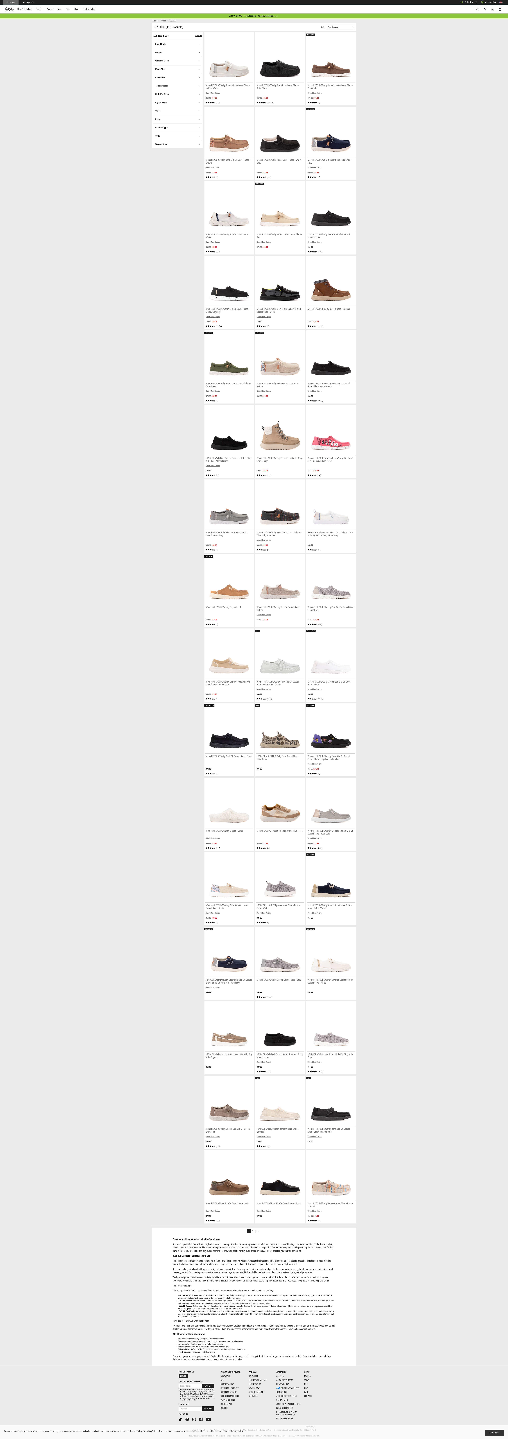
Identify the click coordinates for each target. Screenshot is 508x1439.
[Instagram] (195, 1419)
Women (307, 1380)
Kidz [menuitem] (68, 9)
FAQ (222, 1380)
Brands (307, 1376)
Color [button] (157, 111)
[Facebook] (201, 1419)
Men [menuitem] (60, 9)
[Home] (9, 9)
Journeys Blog (255, 1384)
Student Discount (256, 1392)
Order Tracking (471, 2)
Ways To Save (254, 1388)
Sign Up (183, 1376)
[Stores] (485, 9)
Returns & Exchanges (230, 1388)
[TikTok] (181, 1419)
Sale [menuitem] (76, 9)
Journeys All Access (258, 1380)
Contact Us (225, 1376)
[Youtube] (209, 1419)
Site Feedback (226, 1404)
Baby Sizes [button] (160, 77)
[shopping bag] (500, 9)
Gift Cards (253, 1396)
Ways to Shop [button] (161, 144)
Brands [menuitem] (39, 9)
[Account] (493, 9)
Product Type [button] (161, 128)
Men (306, 1384)
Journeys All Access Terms (288, 1404)
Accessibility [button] (490, 2)
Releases (308, 1396)
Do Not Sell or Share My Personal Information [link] (286, 1413)
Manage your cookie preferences (66, 1431)
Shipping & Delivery (229, 1392)
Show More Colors (213, 93)
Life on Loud (253, 1376)
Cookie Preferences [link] (284, 1419)
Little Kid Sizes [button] (162, 94)
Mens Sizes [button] (160, 69)
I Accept (494, 1432)
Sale (306, 1392)
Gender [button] (158, 52)
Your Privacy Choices (290, 1388)
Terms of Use (281, 1392)
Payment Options (228, 1400)
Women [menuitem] (50, 9)
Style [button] (157, 136)
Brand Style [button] (160, 44)
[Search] (478, 9)
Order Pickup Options (230, 1396)
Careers (280, 1376)
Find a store (184, 1404)
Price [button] (157, 119)
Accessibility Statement (286, 1396)
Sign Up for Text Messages (190, 1382)
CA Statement (282, 1400)
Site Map (224, 1408)
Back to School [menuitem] (89, 9)
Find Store (208, 1409)
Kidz (306, 1388)
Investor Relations (284, 1408)
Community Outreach (285, 1380)
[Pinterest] (188, 1419)
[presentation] (24, 9)
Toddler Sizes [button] (161, 86)
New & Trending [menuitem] (24, 9)
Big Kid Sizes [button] (161, 102)
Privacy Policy (282, 1384)
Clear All (198, 36)
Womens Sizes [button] (162, 61)
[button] (501, 2)
